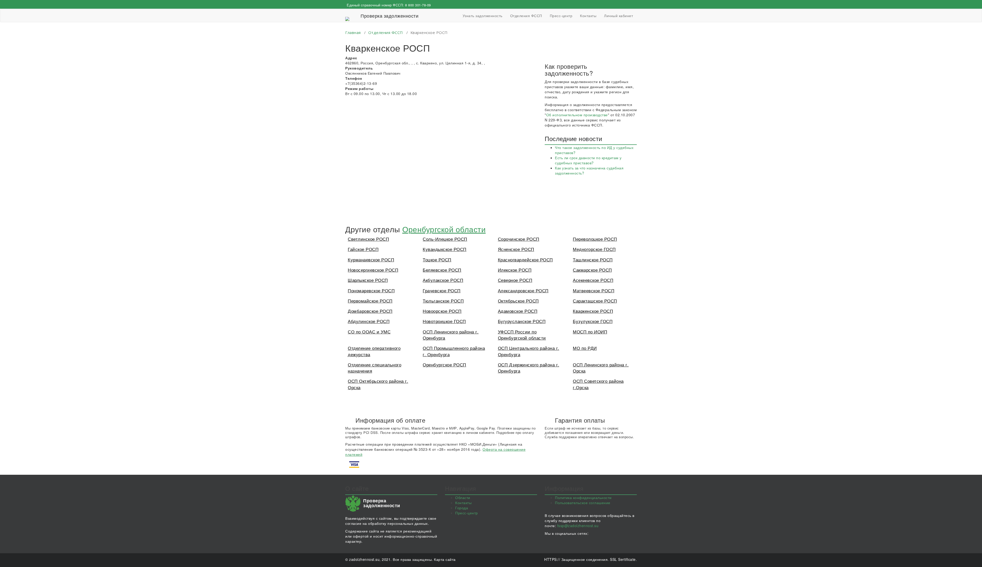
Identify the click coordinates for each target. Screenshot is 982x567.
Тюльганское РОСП (443, 300)
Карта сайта (445, 559)
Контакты (588, 15)
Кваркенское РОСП (593, 311)
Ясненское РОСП (516, 249)
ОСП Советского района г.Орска (598, 384)
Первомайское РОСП (370, 300)
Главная (353, 32)
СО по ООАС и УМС (369, 331)
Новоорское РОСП (442, 311)
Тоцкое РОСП (437, 259)
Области (462, 497)
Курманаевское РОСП (371, 259)
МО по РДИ (585, 348)
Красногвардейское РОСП (525, 259)
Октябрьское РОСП (518, 300)
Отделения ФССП (526, 15)
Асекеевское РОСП (593, 280)
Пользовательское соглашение (582, 502)
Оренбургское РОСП (444, 364)
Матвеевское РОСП (593, 290)
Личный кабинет (618, 15)
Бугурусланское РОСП (522, 321)
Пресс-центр (561, 15)
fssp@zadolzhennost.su (578, 525)
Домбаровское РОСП (370, 311)
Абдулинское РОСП (368, 321)
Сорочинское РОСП (518, 239)
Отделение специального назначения (374, 367)
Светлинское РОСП (368, 239)
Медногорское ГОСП (594, 249)
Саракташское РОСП (595, 300)
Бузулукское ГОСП (592, 321)
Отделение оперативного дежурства (374, 351)
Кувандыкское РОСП (444, 249)
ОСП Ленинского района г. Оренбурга (450, 334)
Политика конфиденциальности (583, 497)
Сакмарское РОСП (592, 270)
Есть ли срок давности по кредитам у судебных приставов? (588, 160)
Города (461, 507)
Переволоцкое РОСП (595, 239)
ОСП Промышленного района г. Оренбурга (454, 351)
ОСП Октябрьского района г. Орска (378, 384)
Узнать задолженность (483, 15)
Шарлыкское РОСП (368, 280)
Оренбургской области (444, 229)
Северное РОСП (515, 280)
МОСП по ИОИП (590, 331)
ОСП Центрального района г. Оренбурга (528, 351)
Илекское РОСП (515, 270)
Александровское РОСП (523, 290)
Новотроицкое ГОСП (444, 321)
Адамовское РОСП (518, 311)
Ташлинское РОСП (593, 259)
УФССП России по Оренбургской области (522, 334)
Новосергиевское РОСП (373, 270)
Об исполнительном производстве (577, 114)
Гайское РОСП (363, 249)
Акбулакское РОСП (443, 280)
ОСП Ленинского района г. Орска (601, 367)
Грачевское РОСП (442, 290)
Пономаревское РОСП (371, 290)
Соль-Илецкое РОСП (445, 239)
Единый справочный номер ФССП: (389, 5)
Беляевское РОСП (442, 270)
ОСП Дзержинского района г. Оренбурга (528, 367)
